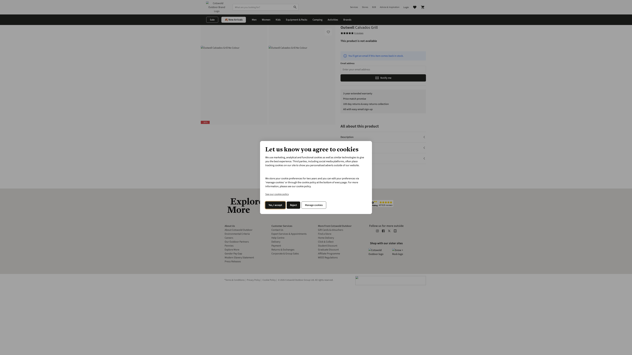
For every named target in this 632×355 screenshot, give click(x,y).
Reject (293, 205)
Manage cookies (314, 205)
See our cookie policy (277, 194)
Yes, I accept (275, 205)
